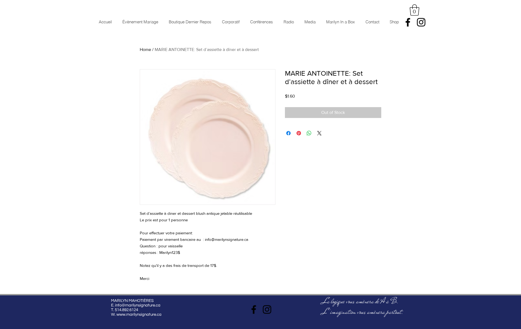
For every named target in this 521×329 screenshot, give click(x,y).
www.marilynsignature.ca (138, 314)
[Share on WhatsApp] (309, 133)
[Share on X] (319, 133)
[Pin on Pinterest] (299, 133)
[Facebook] (408, 22)
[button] (414, 10)
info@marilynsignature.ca (137, 305)
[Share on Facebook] (288, 133)
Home (145, 49)
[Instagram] (421, 22)
